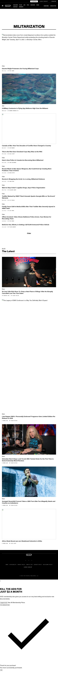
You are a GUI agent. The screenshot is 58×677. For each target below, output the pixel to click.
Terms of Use (29, 564)
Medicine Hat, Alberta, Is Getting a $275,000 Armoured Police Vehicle (25, 224)
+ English (53, 1)
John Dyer (11, 181)
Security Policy (38, 564)
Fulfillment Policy (47, 564)
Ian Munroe (12, 147)
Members (21, 6)
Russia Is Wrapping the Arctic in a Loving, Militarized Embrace (23, 179)
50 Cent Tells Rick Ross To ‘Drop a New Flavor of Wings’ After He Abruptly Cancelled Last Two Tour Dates (27, 292)
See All (3, 248)
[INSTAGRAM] (27, 560)
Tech (3, 105)
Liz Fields (12, 200)
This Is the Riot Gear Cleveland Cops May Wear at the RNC (22, 151)
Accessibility (13, 564)
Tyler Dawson (12, 226)
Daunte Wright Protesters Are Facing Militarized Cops (20, 68)
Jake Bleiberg (12, 162)
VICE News (11, 210)
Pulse (3, 66)
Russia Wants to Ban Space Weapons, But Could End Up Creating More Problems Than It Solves (26, 169)
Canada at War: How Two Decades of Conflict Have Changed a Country (26, 145)
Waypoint (15, 6)
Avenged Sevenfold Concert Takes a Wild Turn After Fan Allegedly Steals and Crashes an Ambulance (28, 502)
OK (1, 670)
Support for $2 (4, 602)
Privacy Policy (21, 564)
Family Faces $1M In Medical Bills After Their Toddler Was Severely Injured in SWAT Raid (28, 207)
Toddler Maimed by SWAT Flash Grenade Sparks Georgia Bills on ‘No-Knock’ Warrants (28, 197)
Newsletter (53, 5)
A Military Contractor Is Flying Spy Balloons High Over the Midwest (25, 108)
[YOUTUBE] (33, 560)
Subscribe (46, 5)
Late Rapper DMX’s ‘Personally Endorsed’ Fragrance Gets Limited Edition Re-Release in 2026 (28, 417)
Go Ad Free (34, 1)
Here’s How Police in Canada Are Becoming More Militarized (22, 160)
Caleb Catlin (15, 295)
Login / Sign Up (43, 1)
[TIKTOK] (30, 560)
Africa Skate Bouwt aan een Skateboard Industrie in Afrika (22, 541)
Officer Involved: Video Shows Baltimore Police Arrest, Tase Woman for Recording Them (26, 217)
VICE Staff (12, 153)
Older (29, 233)
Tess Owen (11, 70)
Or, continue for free (5, 605)
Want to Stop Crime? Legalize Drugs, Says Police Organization (23, 187)
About (7, 564)
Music (3, 289)
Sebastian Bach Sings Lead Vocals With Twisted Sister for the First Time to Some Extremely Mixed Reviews (28, 460)
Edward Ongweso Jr (13, 110)
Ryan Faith (12, 172)
